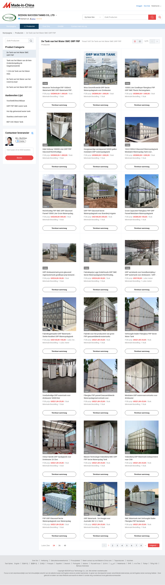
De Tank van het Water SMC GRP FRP (17, 53)
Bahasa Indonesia (82, 566)
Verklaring (44, 560)
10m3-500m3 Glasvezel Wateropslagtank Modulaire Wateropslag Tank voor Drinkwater (141, 152)
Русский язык (95, 563)
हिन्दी (129, 563)
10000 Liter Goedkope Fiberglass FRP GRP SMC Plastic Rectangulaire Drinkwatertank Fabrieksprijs (140, 90)
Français (50, 563)
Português (76, 563)
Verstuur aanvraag (59, 105)
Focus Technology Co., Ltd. (79, 571)
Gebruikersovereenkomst (59, 560)
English (16, 563)
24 (54, 545)
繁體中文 (34, 563)
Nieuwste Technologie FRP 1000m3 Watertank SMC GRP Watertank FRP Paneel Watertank (57, 90)
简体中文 (25, 563)
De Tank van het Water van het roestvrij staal (19, 80)
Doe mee (147, 6)
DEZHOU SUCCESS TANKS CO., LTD (36, 15)
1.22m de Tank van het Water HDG (18, 72)
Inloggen (139, 6)
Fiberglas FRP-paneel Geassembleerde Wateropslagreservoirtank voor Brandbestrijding (99, 398)
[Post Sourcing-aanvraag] (159, 17)
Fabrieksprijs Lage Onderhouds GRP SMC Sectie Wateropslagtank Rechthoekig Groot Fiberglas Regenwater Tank (100, 275)
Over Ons (46, 26)
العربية (112, 563)
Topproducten (119, 560)
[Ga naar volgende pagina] (157, 41)
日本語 (42, 563)
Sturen (19, 157)
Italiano (85, 563)
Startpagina (11, 26)
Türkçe (145, 563)
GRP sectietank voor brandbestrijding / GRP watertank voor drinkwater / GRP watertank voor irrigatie (140, 275)
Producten (30, 26)
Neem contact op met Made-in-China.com (97, 560)
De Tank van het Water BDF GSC (19, 87)
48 (65, 545)
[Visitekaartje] (32, 133)
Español (59, 563)
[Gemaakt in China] (19, 5)
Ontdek (60, 26)
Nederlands (121, 563)
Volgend (152, 545)
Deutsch (67, 563)
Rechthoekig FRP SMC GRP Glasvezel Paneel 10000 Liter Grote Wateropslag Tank (58, 213)
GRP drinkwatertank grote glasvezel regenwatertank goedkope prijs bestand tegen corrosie (58, 275)
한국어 (105, 563)
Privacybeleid (75, 560)
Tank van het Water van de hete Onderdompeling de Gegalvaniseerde (19, 63)
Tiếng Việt (153, 563)
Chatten (21, 141)
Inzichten (130, 560)
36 (59, 545)
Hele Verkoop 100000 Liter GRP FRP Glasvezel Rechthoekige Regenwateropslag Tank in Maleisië (57, 152)
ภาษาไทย (137, 563)
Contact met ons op (79, 26)
